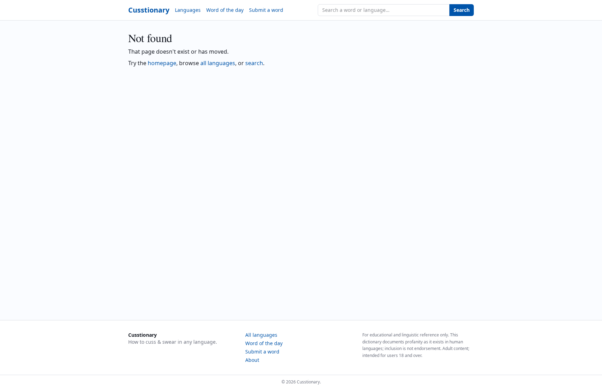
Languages (188, 10)
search (254, 63)
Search (462, 10)
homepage (162, 63)
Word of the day (225, 10)
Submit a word (266, 10)
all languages (217, 63)
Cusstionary (148, 10)
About (252, 360)
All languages (261, 335)
